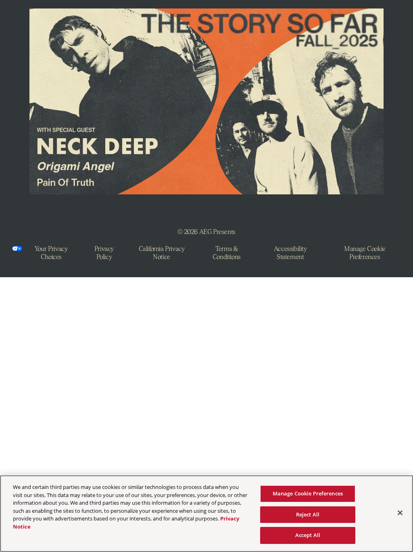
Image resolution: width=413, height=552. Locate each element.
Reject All (307, 514)
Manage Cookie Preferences (308, 493)
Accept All (307, 535)
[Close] (400, 513)
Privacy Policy (104, 253)
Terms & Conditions (227, 253)
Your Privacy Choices (51, 253)
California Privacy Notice (162, 253)
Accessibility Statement (290, 253)
